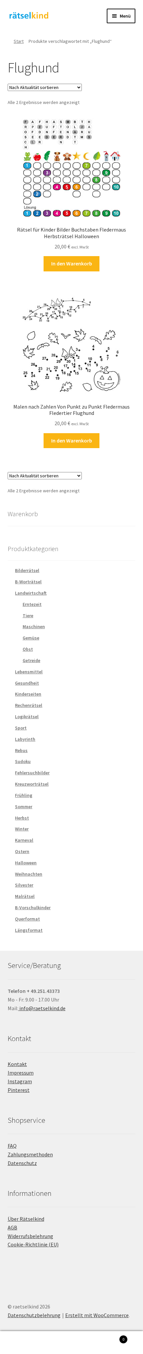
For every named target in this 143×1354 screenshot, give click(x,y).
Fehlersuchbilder (32, 773)
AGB (12, 1227)
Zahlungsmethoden (30, 1154)
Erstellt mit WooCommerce (97, 1315)
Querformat (27, 919)
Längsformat (29, 930)
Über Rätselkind (26, 1218)
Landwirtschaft (31, 593)
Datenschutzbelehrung (34, 1315)
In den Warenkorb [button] (71, 263)
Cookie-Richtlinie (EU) (33, 1244)
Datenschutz (22, 1163)
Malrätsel (25, 896)
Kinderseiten (28, 694)
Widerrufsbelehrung (30, 1236)
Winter (22, 829)
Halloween (26, 863)
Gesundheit (27, 683)
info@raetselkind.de (42, 1008)
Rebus (21, 750)
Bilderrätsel (27, 570)
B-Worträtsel (28, 582)
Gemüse (31, 638)
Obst (28, 649)
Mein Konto (24, 1342)
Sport (21, 728)
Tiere (28, 616)
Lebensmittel (29, 672)
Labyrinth (25, 739)
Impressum (21, 1072)
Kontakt (17, 1064)
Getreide (31, 660)
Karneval (24, 840)
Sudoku (23, 761)
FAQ (12, 1145)
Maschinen (34, 626)
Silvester (24, 885)
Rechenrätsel (28, 705)
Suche (71, 1342)
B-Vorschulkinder (33, 908)
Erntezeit (32, 604)
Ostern (22, 851)
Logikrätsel (27, 717)
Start (19, 41)
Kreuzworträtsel (32, 784)
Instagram (20, 1081)
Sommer (23, 807)
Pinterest (19, 1090)
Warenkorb (110, 1337)
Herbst (22, 818)
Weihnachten (28, 874)
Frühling (23, 795)
